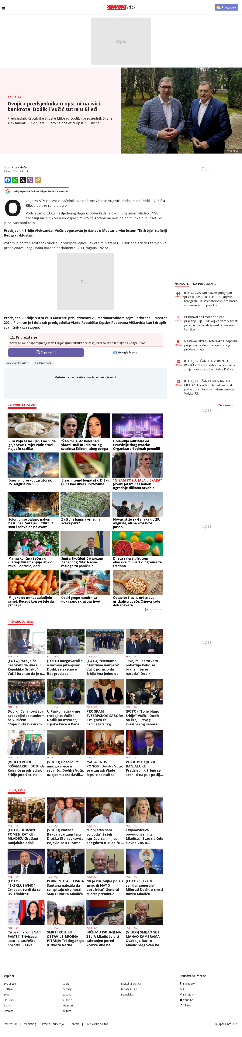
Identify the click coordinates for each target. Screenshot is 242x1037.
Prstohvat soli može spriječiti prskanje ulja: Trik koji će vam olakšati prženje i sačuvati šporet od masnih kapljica (211, 323)
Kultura (66, 1011)
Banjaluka (127, 994)
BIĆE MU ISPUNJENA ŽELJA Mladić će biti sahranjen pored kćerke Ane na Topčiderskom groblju (105, 938)
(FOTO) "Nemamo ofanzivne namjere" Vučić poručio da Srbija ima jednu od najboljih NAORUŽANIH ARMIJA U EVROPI (104, 667)
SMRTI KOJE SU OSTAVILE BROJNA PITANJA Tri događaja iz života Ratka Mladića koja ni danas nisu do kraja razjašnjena (65, 938)
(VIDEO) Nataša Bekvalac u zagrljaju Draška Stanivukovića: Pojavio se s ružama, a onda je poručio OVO (66, 836)
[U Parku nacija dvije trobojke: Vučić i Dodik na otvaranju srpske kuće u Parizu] (66, 691)
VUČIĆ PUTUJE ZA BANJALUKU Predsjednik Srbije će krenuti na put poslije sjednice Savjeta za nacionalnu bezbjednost (144, 768)
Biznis (7, 1005)
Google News (127, 352)
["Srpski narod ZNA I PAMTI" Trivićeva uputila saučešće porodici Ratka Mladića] (26, 912)
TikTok (187, 1005)
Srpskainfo (19, 167)
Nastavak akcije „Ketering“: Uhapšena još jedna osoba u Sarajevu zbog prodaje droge (211, 345)
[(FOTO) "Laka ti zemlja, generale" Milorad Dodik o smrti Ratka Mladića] (144, 861)
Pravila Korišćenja (53, 1024)
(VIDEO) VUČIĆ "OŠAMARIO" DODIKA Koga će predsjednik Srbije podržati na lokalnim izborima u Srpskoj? (26, 768)
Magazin (67, 1005)
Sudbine (67, 1000)
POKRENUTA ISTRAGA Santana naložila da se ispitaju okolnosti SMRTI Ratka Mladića (65, 887)
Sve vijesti (10, 983)
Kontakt (74, 1024)
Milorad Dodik (44, 363)
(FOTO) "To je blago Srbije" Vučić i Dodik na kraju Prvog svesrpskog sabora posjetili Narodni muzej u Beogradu (142, 717)
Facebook (189, 983)
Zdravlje (67, 989)
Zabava (66, 994)
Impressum (11, 1024)
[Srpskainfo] (121, 7)
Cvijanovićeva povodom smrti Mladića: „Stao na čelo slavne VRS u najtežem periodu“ (144, 836)
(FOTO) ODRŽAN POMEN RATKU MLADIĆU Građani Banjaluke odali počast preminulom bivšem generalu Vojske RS (24, 836)
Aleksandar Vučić (18, 363)
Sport (51, 757)
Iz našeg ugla (129, 989)
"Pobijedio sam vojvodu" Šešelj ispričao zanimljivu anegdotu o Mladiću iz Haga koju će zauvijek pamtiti (105, 836)
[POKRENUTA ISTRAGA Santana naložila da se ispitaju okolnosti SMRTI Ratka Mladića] (66, 861)
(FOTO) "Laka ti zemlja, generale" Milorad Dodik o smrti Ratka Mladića (144, 887)
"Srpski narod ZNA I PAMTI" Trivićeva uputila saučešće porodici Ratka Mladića (24, 938)
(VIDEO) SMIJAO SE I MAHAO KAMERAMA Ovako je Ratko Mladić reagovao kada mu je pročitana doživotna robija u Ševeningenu (144, 938)
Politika (14, 97)
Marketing (30, 1024)
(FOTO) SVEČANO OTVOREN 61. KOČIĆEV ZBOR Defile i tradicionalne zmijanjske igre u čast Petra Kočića (209, 365)
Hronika (8, 1011)
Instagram (189, 994)
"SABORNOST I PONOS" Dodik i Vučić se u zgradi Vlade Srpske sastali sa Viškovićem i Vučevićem (104, 768)
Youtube (188, 1000)
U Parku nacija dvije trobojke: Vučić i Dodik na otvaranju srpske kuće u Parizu (64, 717)
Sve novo (226, 405)
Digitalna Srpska (131, 983)
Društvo (9, 1000)
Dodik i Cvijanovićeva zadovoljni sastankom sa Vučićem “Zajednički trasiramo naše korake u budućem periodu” (26, 717)
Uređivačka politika (97, 1024)
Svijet (7, 994)
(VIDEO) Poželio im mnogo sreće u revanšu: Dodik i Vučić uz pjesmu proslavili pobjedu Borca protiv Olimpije (65, 768)
